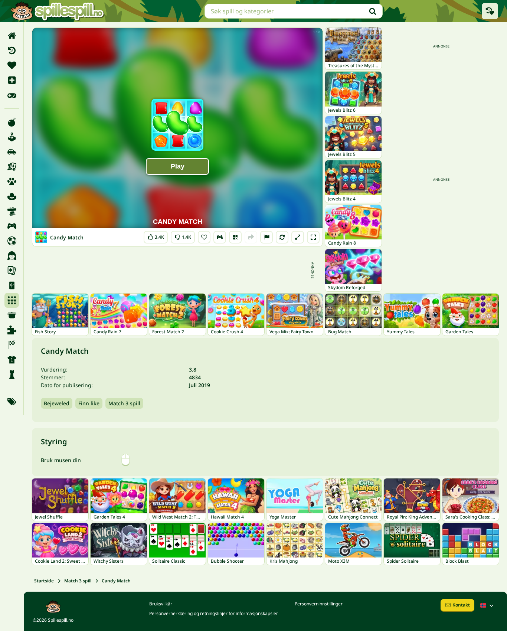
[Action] (11, 122)
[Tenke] (11, 374)
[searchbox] (294, 11)
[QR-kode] (235, 237)
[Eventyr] (11, 196)
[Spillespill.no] (57, 11)
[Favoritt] (11, 65)
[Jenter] (11, 255)
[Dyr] (11, 181)
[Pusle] (11, 330)
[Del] (251, 237)
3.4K (156, 235)
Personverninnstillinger (319, 604)
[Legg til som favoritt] (204, 237)
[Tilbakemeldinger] (266, 237)
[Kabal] (11, 270)
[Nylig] (11, 50)
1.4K (183, 235)
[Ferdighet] (11, 211)
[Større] (297, 237)
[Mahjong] (11, 285)
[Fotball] (11, 240)
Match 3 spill (124, 403)
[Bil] (11, 151)
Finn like (88, 403)
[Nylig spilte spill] (490, 11)
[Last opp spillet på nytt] (282, 237)
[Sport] (11, 359)
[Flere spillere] (11, 226)
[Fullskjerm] (313, 237)
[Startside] (11, 35)
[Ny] (11, 80)
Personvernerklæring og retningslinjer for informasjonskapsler (213, 613)
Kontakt (461, 605)
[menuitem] (11, 35)
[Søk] (372, 11)
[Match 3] (11, 300)
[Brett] (11, 166)
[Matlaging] (11, 315)
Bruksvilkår (160, 604)
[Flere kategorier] (11, 401)
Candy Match (116, 581)
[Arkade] (11, 137)
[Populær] (11, 95)
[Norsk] (487, 605)
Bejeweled (56, 403)
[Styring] (219, 237)
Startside (44, 581)
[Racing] (11, 344)
